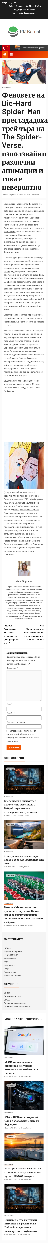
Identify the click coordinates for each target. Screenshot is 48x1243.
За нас (11, 6)
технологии (8, 1113)
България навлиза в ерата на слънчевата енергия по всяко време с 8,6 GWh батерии (22, 1172)
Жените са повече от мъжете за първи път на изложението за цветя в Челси (34, 633)
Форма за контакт (12, 975)
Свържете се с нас (25, 6)
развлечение (6, 87)
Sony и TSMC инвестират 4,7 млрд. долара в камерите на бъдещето (21, 1120)
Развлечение (10, 972)
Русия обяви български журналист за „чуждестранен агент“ (11, 634)
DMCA (38, 6)
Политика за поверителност (25, 13)
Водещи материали (13, 951)
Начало (7, 948)
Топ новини (8, 1058)
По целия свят (11, 955)
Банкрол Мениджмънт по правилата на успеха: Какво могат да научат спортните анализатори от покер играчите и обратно (23, 914)
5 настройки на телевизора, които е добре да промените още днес (24, 859)
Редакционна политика (24, 10)
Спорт (6, 968)
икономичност (11, 958)
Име (9, 704)
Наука (6, 961)
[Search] (43, 54)
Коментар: (12, 668)
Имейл (10, 713)
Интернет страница (16, 722)
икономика (8, 1164)
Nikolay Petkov (24, 815)
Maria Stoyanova (10, 195)
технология (9, 965)
